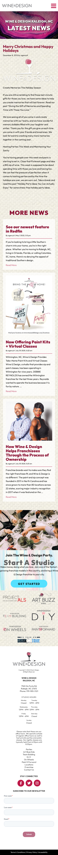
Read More (11, 265)
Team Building (29, 754)
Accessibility (42, 852)
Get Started (29, 584)
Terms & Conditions (18, 852)
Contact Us (29, 769)
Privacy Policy (31, 852)
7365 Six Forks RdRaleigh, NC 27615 (29, 687)
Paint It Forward (29, 762)
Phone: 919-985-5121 (29, 691)
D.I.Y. (29, 757)
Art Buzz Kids (29, 752)
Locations (29, 764)
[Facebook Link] (20, 783)
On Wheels (29, 759)
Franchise (29, 767)
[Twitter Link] (29, 783)
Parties (29, 749)
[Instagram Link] (37, 783)
